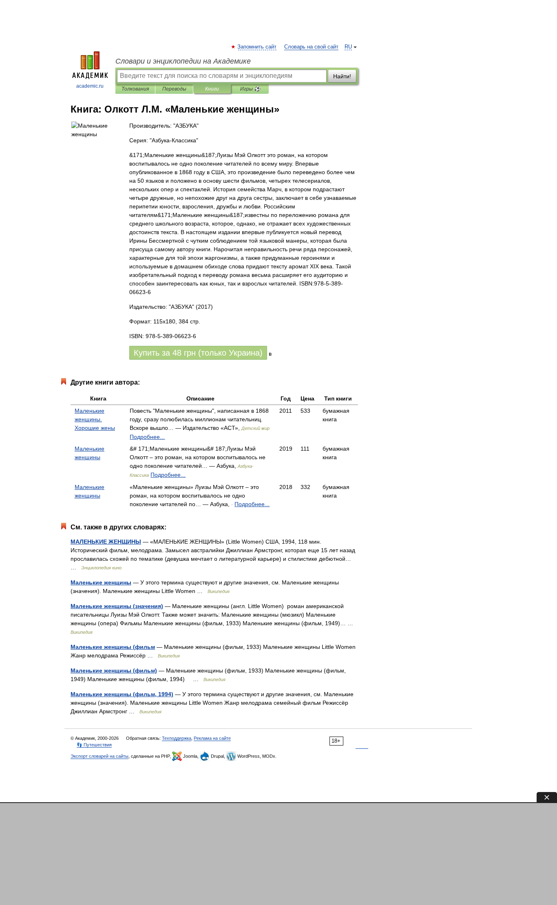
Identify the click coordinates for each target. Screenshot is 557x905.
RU (348, 47)
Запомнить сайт (257, 47)
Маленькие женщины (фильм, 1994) (122, 694)
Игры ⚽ (250, 89)
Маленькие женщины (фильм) (114, 670)
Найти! (342, 76)
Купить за (198, 352)
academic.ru (90, 86)
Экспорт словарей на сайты (99, 756)
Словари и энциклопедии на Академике (183, 61)
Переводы (174, 89)
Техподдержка (176, 738)
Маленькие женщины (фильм (113, 647)
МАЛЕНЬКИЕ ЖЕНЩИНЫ (106, 541)
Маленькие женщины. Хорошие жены (95, 419)
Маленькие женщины (101, 582)
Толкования (135, 89)
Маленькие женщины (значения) (117, 606)
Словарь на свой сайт (311, 47)
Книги (212, 89)
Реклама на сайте (212, 738)
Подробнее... (147, 437)
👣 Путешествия (94, 744)
